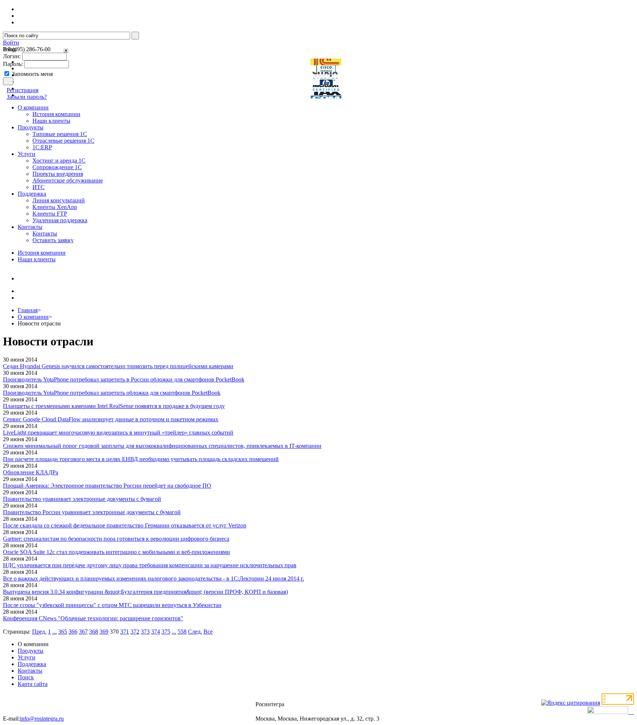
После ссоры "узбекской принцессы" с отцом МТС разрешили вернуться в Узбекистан (112, 605)
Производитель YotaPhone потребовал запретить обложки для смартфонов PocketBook (111, 393)
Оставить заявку (53, 240)
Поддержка (32, 664)
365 (62, 631)
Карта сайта (33, 684)
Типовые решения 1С (59, 134)
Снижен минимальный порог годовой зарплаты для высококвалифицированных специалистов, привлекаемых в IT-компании (162, 446)
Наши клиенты (51, 121)
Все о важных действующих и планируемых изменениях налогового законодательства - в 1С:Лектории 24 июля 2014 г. (153, 578)
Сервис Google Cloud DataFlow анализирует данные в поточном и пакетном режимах (110, 419)
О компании (33, 317)
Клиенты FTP (49, 213)
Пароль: (13, 64)
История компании (56, 114)
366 (73, 631)
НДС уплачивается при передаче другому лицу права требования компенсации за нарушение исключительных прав (149, 565)
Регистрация (22, 90)
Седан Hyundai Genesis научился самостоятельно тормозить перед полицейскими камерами (118, 366)
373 (145, 631)
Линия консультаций (58, 200)
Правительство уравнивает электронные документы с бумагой (82, 499)
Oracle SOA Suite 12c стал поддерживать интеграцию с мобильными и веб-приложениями (116, 552)
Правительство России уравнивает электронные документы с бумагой (92, 512)
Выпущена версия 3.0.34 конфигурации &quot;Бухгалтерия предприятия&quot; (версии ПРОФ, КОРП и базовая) (145, 592)
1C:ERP (42, 147)
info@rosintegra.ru (42, 718)
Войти (11, 42)
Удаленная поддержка (59, 220)
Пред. (39, 631)
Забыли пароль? (27, 97)
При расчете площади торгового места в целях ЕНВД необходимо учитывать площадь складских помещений (141, 459)
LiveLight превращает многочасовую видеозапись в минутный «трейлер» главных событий (118, 432)
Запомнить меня (32, 74)
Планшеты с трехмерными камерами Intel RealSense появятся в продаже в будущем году (114, 406)
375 (165, 631)
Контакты (44, 233)
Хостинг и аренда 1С (59, 160)
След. (195, 631)
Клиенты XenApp (54, 207)
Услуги (26, 657)
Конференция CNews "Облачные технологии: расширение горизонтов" (93, 618)
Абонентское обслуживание (67, 180)
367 (83, 631)
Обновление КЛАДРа (30, 472)
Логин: (12, 56)
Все (208, 631)
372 (134, 631)
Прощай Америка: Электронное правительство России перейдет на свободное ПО (107, 485)
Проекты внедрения (57, 174)
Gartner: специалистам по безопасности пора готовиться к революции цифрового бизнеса (116, 539)
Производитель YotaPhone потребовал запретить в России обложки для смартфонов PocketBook (123, 379)
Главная (28, 310)
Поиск (26, 677)
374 (155, 631)
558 (182, 631)
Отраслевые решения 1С (63, 140)
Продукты (30, 651)
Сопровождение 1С (57, 167)
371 (124, 631)
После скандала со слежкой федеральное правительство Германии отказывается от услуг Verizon (124, 525)
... (54, 631)
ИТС (38, 187)
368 (93, 631)
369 (104, 631)
